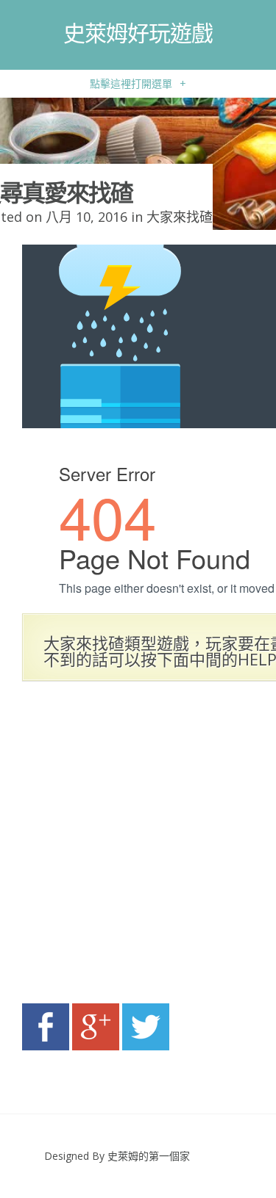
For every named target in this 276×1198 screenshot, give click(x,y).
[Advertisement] (138, 846)
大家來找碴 (179, 216)
